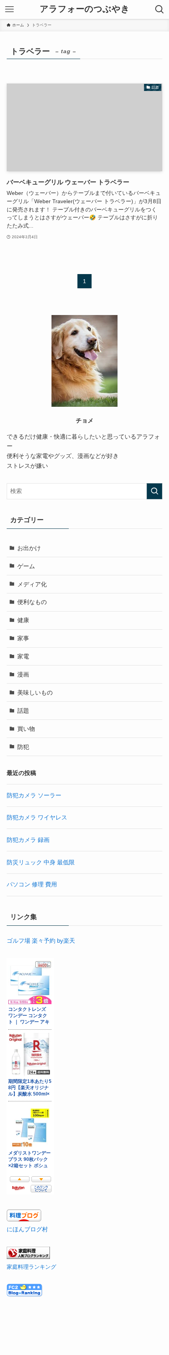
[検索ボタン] (159, 9)
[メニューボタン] (9, 9)
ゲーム (26, 566)
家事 (23, 638)
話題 (23, 710)
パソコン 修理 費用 (32, 884)
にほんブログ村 (27, 1229)
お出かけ (29, 548)
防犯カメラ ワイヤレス (37, 817)
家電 (23, 656)
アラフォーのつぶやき (85, 9)
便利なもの (32, 602)
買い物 (26, 728)
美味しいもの (35, 692)
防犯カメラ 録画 (28, 839)
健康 (23, 620)
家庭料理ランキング (31, 1267)
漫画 (23, 674)
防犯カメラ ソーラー (34, 795)
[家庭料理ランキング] (28, 1256)
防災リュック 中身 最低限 (41, 862)
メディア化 (32, 584)
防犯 (23, 746)
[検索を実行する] (154, 491)
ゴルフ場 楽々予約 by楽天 (41, 940)
